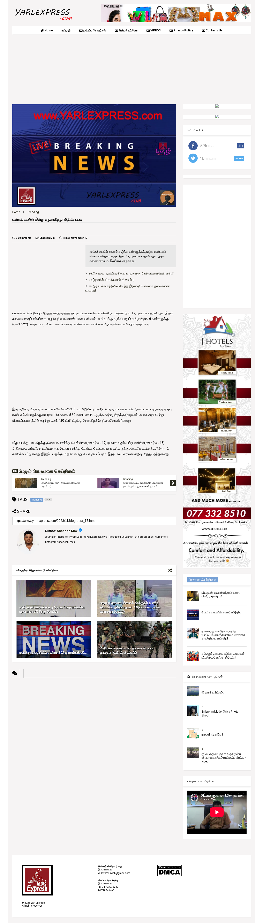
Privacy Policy (183, 30)
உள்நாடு (66, 30)
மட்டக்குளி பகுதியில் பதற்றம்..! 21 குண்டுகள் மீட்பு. (53, 652)
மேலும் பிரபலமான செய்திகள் (46, 471)
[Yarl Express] (43, 21)
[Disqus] (94, 729)
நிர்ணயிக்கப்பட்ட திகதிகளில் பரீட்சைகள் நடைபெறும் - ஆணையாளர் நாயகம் (143, 484)
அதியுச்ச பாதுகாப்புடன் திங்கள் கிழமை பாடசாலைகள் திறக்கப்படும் (126, 650)
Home (48, 30)
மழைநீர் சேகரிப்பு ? (212, 734)
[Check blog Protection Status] (169, 875)
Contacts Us (214, 30)
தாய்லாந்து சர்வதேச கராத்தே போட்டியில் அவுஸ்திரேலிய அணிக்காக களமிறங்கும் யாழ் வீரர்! (224, 634)
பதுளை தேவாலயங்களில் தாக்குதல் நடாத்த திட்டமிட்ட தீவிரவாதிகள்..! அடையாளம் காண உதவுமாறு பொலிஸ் (130, 607)
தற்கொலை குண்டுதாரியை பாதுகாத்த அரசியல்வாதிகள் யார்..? (131, 273)
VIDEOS (155, 30)
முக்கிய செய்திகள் (94, 30)
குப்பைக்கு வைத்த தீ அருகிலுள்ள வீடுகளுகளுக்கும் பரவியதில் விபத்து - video (224, 757)
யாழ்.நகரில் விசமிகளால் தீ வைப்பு (111, 280)
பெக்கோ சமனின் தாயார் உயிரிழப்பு (221, 612)
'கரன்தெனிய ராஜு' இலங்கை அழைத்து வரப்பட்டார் (60, 484)
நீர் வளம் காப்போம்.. (213, 692)
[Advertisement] (131, 69)
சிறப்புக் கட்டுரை (128, 30)
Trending (33, 212)
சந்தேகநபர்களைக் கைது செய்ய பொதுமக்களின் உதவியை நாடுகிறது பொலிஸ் (52, 609)
